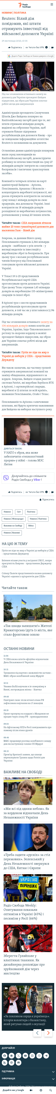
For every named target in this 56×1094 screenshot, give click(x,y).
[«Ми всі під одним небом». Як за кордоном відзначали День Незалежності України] (28, 791)
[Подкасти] (40, 1090)
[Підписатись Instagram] (32, 1056)
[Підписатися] (18, 1063)
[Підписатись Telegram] (46, 1056)
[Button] (15, 48)
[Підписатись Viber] (39, 1056)
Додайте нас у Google (13, 1090)
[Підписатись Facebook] (4, 1056)
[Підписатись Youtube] (25, 1056)
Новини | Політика (14, 13)
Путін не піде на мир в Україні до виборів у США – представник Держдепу (26, 356)
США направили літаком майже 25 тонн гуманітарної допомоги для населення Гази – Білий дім (28, 227)
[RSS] (4, 1063)
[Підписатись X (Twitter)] (18, 1056)
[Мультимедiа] (31, 1090)
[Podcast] (11, 1063)
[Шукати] (50, 1090)
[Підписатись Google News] (11, 1056)
